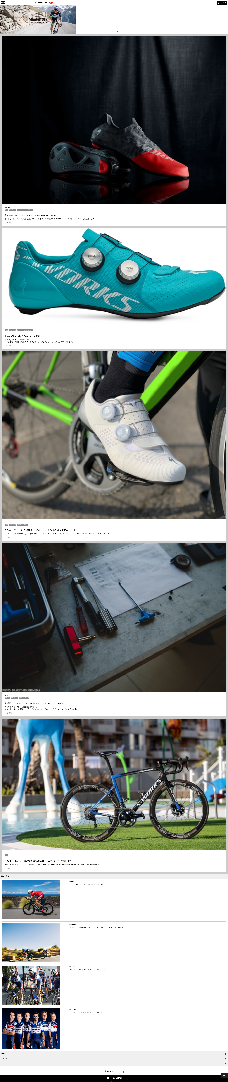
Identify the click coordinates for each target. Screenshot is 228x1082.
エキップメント (12, 209)
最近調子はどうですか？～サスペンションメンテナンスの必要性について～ (34, 703)
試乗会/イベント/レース (22, 524)
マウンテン (7, 697)
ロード (6, 209)
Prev (1, 19)
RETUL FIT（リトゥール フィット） (25, 209)
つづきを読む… (9, 222)
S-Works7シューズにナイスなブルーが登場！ (22, 336)
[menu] (224, 1075)
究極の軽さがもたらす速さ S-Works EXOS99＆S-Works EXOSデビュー (33, 215)
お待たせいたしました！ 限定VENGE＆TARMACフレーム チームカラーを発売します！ (39, 861)
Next (227, 19)
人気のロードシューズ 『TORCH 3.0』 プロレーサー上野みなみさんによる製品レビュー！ (40, 530)
